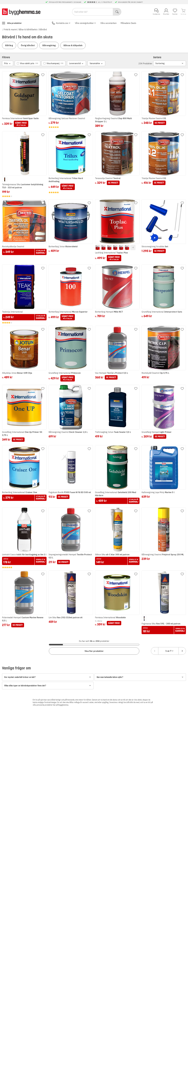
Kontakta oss (62, 23)
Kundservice (156, 14)
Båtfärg (9, 45)
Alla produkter (14, 23)
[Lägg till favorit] (43, 75)
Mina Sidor (166, 14)
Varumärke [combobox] (95, 63)
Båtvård (43, 29)
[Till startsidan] (21, 11)
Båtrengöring (49, 45)
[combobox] (168, 651)
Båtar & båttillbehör (28, 29)
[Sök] (117, 12)
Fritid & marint (10, 29)
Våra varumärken (108, 23)
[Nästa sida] (182, 651)
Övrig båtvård (28, 45)
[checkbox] (27, 63)
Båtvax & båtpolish (73, 45)
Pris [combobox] (6, 63)
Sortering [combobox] (160, 63)
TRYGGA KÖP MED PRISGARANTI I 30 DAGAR (65, 2)
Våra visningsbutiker (84, 23)
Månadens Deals (128, 23)
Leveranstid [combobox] (75, 63)
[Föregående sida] (154, 651)
